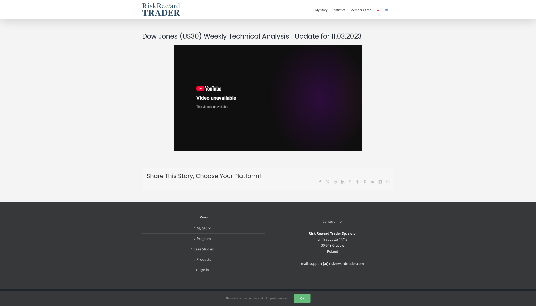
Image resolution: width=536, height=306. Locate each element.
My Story (204, 228)
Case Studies (204, 249)
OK (302, 298)
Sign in (203, 270)
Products (204, 259)
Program (204, 238)
